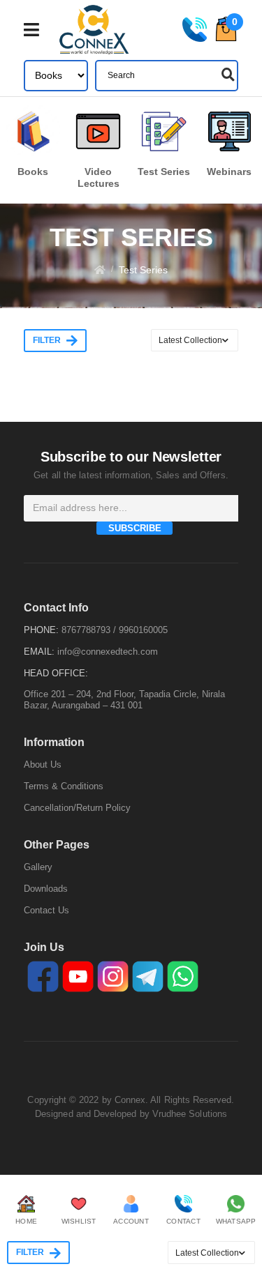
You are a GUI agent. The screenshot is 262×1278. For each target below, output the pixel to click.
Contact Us (46, 910)
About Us (42, 764)
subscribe (134, 528)
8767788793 (85, 630)
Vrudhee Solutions (189, 1114)
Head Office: (56, 673)
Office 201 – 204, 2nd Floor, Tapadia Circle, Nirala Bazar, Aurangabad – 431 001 (124, 699)
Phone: (41, 630)
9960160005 (143, 630)
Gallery (38, 867)
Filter (47, 340)
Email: (39, 651)
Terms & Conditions (63, 786)
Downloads (46, 888)
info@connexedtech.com (107, 651)
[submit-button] (226, 74)
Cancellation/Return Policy (77, 807)
